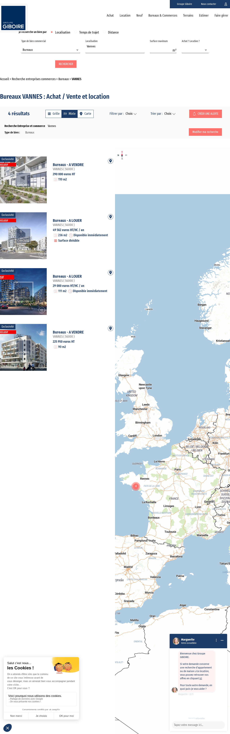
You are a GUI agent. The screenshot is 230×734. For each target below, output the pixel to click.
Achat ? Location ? (191, 41)
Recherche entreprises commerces (34, 79)
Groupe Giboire (184, 4)
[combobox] (50, 50)
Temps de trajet (89, 32)
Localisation (62, 32)
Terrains (188, 15)
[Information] (216, 640)
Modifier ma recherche (205, 132)
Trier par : (157, 113)
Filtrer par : (117, 113)
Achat (110, 15)
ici (200, 678)
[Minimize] (222, 640)
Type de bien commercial (33, 45)
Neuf (139, 15)
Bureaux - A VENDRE (68, 165)
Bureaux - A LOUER (67, 221)
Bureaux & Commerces (162, 15)
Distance (113, 32)
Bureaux (63, 79)
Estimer (204, 15)
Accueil (4, 79)
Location (125, 15)
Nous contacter (208, 4)
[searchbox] (88, 50)
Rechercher (66, 64)
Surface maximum (159, 41)
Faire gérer (221, 15)
